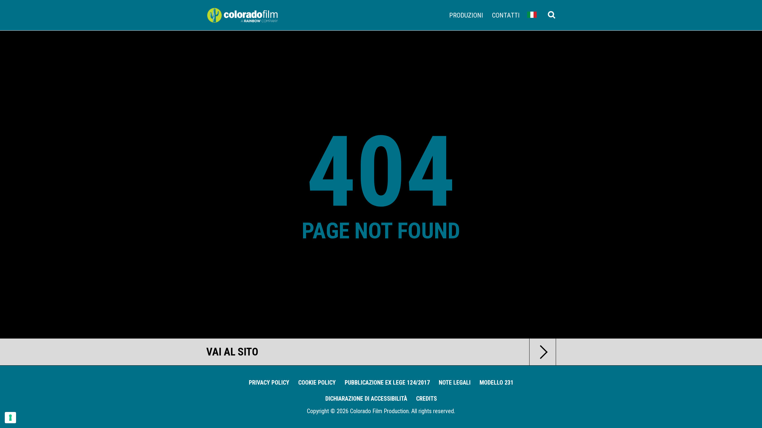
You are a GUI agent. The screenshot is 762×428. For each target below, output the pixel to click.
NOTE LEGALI (455, 382)
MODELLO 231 (496, 382)
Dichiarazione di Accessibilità (366, 398)
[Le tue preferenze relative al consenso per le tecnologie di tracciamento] (10, 417)
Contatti (506, 15)
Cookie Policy (317, 382)
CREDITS (426, 398)
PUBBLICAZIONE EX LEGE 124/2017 (387, 382)
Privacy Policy (269, 382)
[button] (532, 14)
